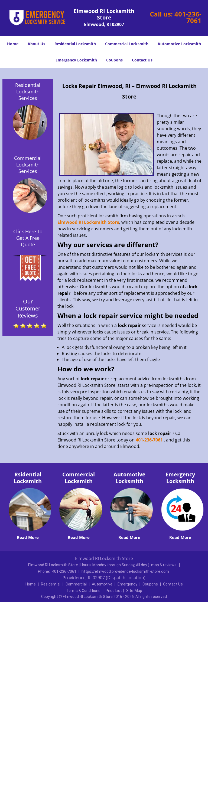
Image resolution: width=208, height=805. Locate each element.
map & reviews (164, 565)
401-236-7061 (188, 17)
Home (12, 43)
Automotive (102, 584)
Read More (28, 537)
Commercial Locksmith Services (28, 164)
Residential (50, 584)
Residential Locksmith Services (27, 91)
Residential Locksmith (75, 43)
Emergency (127, 584)
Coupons (114, 60)
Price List (114, 590)
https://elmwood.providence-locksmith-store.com (125, 571)
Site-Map (134, 590)
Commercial (76, 584)
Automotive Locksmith (179, 43)
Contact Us (142, 60)
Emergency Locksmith (76, 60)
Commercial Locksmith (126, 43)
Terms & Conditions (83, 590)
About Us (36, 43)
